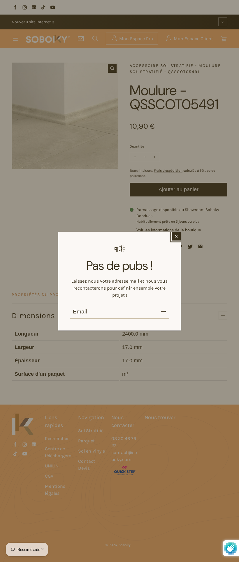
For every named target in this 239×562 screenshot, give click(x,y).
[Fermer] (176, 236)
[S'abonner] (163, 311)
